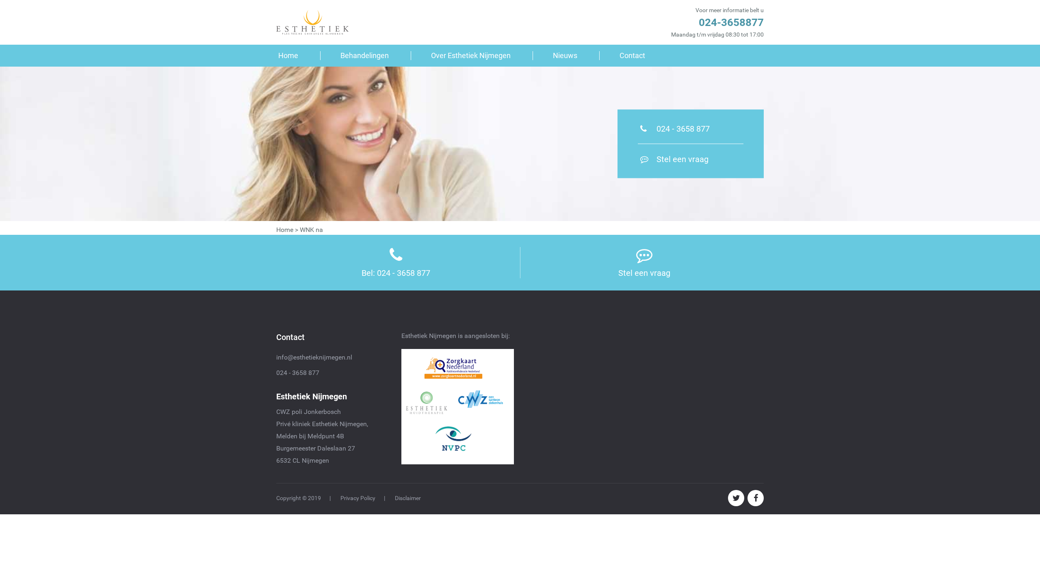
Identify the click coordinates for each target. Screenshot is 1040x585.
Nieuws (565, 55)
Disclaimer (408, 498)
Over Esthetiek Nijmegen (471, 55)
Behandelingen (364, 55)
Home (288, 55)
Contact (632, 55)
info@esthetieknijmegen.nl (314, 357)
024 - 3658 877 (297, 373)
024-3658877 (731, 22)
